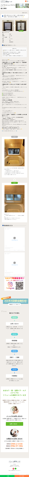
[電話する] (26, 1)
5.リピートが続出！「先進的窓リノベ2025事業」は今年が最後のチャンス (13, 55)
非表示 (15, 48)
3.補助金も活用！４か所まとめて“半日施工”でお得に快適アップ (11, 53)
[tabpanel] (14, 152)
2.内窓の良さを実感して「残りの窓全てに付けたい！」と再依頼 (11, 52)
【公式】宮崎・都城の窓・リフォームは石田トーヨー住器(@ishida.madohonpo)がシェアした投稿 (16, 250)
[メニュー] (27, 1)
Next (23, 152)
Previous (5, 152)
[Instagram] (13, 469)
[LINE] (15, 469)
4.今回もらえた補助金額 (6, 54)
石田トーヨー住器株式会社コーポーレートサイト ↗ (14, 470)
